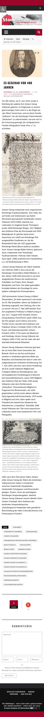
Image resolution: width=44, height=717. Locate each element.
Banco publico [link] (10, 545)
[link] (3, 9)
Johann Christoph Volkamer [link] (15, 554)
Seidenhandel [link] (31, 532)
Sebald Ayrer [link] (9, 549)
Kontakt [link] (31, 692)
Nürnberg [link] (8, 92)
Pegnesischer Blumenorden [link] (15, 576)
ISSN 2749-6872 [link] (26, 694)
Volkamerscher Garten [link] (13, 584)
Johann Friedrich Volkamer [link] (15, 558)
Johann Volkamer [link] (11, 536)
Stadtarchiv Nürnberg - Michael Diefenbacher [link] (18, 95)
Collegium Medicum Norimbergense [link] (18, 571)
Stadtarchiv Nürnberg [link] (13, 532)
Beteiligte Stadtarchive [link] (16, 692)
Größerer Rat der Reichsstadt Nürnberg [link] (20, 540)
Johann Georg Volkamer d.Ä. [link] (15, 567)
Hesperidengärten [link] (11, 580)
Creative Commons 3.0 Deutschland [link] (17, 708)
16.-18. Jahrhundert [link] (21, 92)
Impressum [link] (14, 694)
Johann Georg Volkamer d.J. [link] (15, 562)
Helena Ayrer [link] (25, 545)
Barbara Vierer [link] (24, 549)
